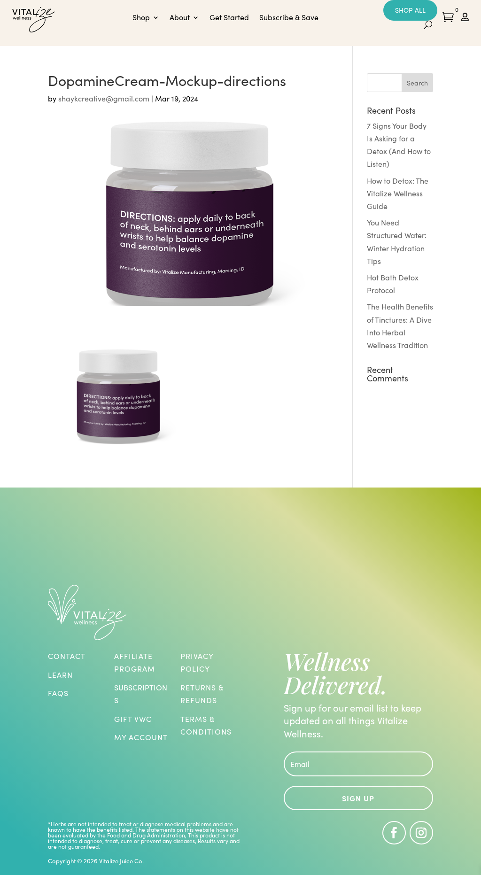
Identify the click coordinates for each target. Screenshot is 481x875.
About (180, 18)
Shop (141, 18)
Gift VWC (133, 719)
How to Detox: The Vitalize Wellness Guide (397, 193)
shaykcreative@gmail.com (103, 98)
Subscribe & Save (288, 18)
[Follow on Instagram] (421, 832)
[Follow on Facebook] (394, 832)
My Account (141, 737)
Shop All (410, 10)
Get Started (229, 18)
